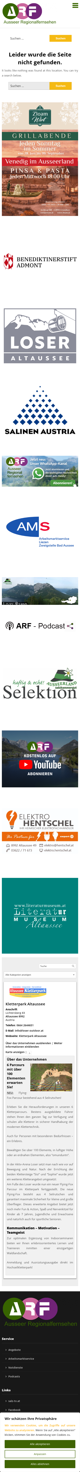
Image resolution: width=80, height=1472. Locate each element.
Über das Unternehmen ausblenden (28, 1043)
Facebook (14, 1410)
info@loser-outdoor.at (29, 1030)
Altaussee (12, 1016)
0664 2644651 (25, 1025)
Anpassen (40, 1454)
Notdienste (15, 1367)
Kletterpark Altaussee (33, 1036)
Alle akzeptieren (40, 1444)
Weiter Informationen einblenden (34, 1044)
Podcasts (14, 1376)
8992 (22, 1016)
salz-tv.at (14, 1401)
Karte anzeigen (15, 1052)
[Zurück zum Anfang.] (30, 1052)
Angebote (14, 1350)
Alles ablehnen (40, 1464)
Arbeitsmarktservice (21, 1358)
